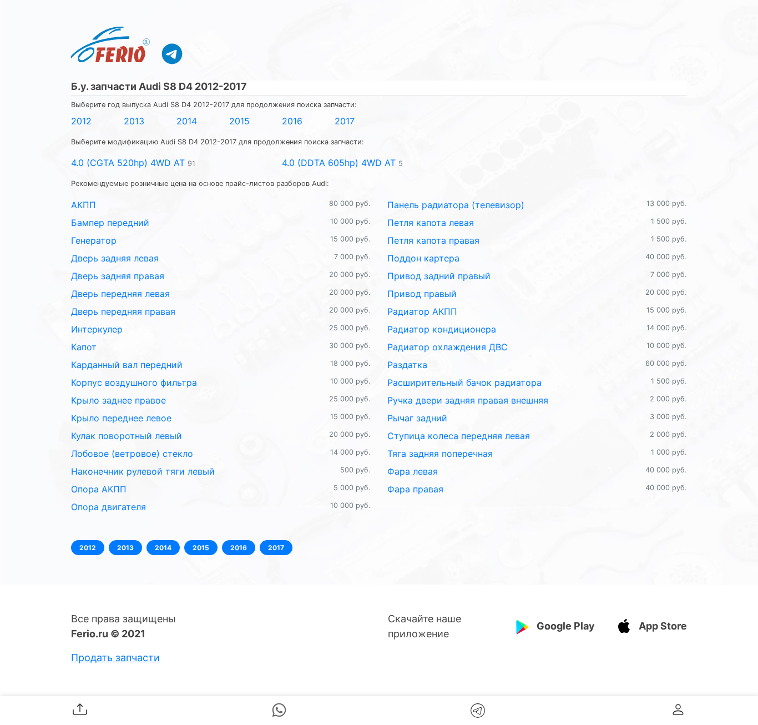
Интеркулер (97, 329)
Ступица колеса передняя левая (458, 435)
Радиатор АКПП (422, 311)
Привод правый (422, 293)
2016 (292, 121)
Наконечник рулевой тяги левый (143, 471)
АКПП (83, 204)
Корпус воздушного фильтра (134, 382)
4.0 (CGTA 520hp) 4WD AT (128, 162)
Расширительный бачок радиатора (464, 382)
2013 (134, 121)
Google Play (566, 626)
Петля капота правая (433, 240)
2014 (186, 121)
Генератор (94, 240)
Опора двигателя (108, 506)
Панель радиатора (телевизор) (455, 204)
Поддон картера (423, 258)
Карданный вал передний (127, 364)
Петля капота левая (430, 222)
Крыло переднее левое (121, 418)
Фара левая (412, 471)
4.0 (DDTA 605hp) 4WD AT (339, 162)
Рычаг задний (417, 418)
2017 (345, 121)
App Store (663, 626)
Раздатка (407, 364)
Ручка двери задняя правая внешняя (467, 400)
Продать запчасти (115, 657)
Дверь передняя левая (120, 293)
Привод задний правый (439, 275)
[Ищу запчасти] (172, 53)
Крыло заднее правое (118, 400)
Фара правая (415, 489)
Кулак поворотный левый (126, 435)
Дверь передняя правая (123, 311)
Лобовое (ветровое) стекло (132, 453)
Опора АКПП (99, 489)
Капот (84, 347)
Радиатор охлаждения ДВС (447, 347)
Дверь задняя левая (115, 258)
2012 (81, 121)
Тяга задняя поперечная (440, 453)
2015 (239, 121)
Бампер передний (110, 222)
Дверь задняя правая (117, 275)
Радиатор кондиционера (441, 329)
